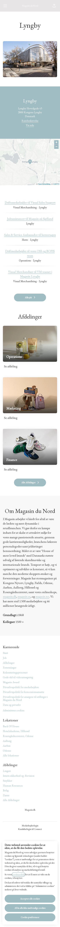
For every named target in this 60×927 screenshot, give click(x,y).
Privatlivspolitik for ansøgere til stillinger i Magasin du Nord (25, 698)
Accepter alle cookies (30, 898)
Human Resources (13, 785)
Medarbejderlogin (30, 825)
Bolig (6, 790)
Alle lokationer (11, 755)
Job (5, 658)
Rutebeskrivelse (30, 120)
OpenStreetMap (44, 184)
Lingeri (7, 771)
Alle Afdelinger (11, 800)
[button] (54, 6)
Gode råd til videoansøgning (18, 677)
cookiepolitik (18, 874)
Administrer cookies (13, 710)
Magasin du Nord (30, 5)
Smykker (7, 780)
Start (5, 653)
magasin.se (24, 596)
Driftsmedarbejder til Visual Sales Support (30, 202)
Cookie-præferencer (30, 917)
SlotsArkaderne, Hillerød (16, 731)
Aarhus (6, 745)
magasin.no (42, 596)
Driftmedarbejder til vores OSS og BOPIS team (30, 253)
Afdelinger (8, 662)
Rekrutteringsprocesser (15, 672)
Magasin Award (11, 682)
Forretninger (9, 667)
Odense (7, 750)
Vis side (30, 125)
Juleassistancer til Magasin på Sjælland (30, 219)
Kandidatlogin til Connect (30, 829)
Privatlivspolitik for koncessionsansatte (23, 692)
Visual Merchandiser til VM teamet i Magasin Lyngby (30, 274)
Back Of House (11, 726)
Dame (6, 795)
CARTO (56, 184)
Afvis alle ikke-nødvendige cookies (30, 907)
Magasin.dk (30, 809)
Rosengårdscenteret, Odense (18, 736)
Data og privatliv (12, 704)
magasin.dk (9, 596)
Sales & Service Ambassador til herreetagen (30, 235)
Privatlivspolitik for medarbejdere (21, 687)
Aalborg (7, 741)
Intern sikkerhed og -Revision (18, 775)
